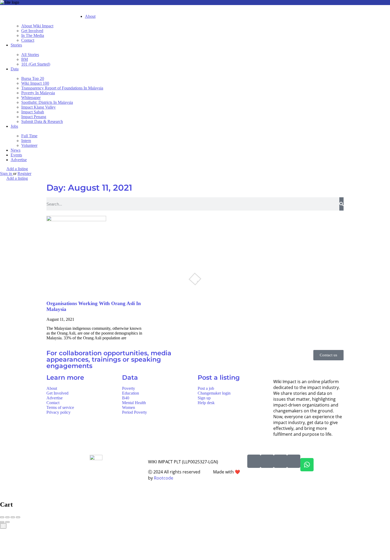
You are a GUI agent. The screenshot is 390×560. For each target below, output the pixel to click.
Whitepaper (31, 97)
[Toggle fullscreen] (13, 517)
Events (16, 155)
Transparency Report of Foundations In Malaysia (62, 88)
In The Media (32, 35)
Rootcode (163, 478)
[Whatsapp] (307, 464)
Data (15, 69)
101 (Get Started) (35, 64)
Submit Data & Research (42, 121)
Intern (26, 140)
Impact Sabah (32, 112)
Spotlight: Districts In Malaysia (47, 102)
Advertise (19, 159)
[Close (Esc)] (2, 517)
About (90, 16)
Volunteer (29, 145)
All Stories (30, 54)
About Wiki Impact (37, 26)
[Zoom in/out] (18, 517)
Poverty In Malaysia (38, 93)
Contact (27, 40)
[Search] (341, 204)
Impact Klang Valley (38, 107)
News (15, 150)
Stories (16, 45)
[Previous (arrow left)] (2, 522)
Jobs (14, 126)
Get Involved (32, 30)
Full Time (29, 136)
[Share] (7, 517)
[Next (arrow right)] (7, 522)
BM (24, 59)
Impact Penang (33, 116)
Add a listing (17, 168)
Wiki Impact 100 (35, 83)
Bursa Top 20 (32, 78)
